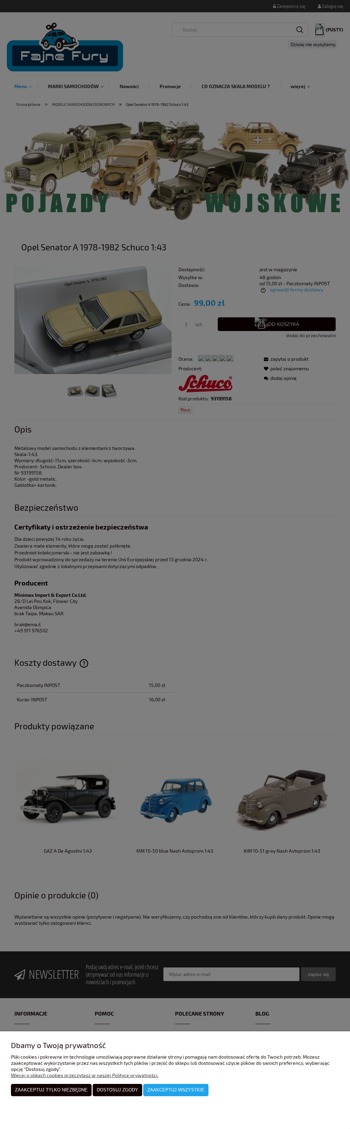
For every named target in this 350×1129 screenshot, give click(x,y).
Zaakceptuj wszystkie (175, 1089)
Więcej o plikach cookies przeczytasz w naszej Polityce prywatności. (84, 1075)
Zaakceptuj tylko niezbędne (51, 1089)
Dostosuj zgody (117, 1089)
